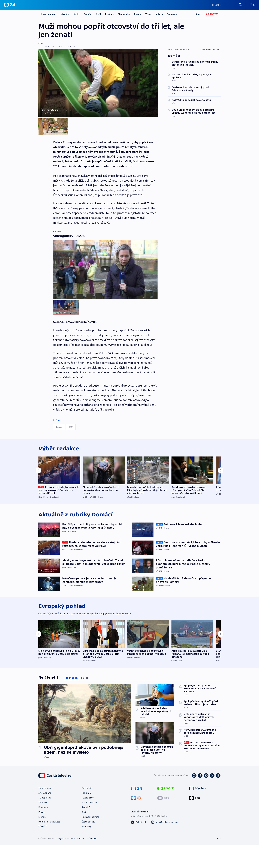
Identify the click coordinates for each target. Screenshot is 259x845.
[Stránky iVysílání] (197, 788)
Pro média (87, 787)
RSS (219, 838)
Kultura (159, 13)
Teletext (42, 802)
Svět (98, 13)
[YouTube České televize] (206, 775)
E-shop (42, 816)
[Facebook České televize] (200, 775)
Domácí (88, 13)
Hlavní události (48, 13)
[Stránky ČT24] (136, 788)
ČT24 (40, 43)
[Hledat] (240, 5)
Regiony (109, 13)
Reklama (86, 792)
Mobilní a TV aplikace (49, 821)
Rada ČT (86, 807)
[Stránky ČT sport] (165, 788)
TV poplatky (44, 797)
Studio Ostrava (89, 802)
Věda (148, 13)
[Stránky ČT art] (163, 797)
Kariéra (85, 811)
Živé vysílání (44, 792)
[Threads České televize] (218, 775)
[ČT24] (9, 5)
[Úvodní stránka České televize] (55, 775)
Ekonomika (124, 13)
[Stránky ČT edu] (194, 797)
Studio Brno (88, 797)
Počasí (137, 13)
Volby (77, 13)
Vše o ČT (42, 826)
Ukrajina (65, 13)
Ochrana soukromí (75, 838)
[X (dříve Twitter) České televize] (212, 775)
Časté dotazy (88, 821)
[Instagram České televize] (194, 775)
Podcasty (172, 13)
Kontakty (86, 826)
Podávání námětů (91, 816)
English (61, 838)
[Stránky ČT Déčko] (136, 797)
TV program (44, 787)
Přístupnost (93, 838)
